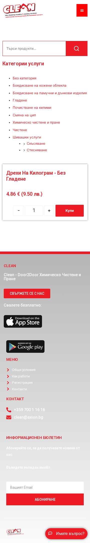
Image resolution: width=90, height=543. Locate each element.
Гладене (20, 100)
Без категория (24, 78)
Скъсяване (36, 143)
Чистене (20, 130)
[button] (66, 533)
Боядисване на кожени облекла (39, 85)
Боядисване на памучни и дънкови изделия (50, 93)
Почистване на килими (32, 108)
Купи (70, 211)
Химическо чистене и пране (36, 122)
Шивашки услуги (27, 137)
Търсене (76, 48)
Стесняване (37, 150)
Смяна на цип (24, 115)
